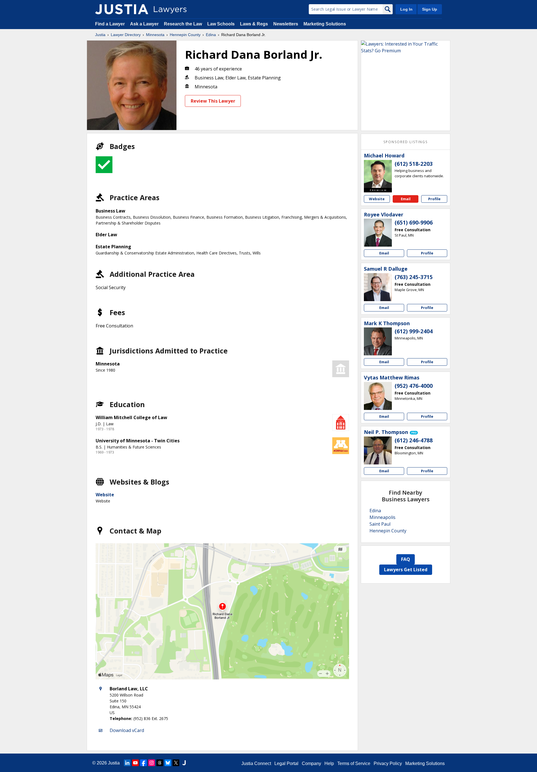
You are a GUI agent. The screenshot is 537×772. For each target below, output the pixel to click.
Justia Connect (256, 763)
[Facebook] (143, 762)
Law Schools (221, 24)
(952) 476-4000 (414, 385)
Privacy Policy (388, 763)
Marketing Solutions (324, 24)
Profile (434, 198)
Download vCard (127, 730)
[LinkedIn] (127, 762)
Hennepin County (185, 34)
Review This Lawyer (213, 101)
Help (329, 763)
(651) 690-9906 (414, 222)
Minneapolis (382, 517)
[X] (176, 762)
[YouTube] (135, 762)
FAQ (405, 559)
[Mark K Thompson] (378, 341)
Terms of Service (353, 763)
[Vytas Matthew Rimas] (378, 396)
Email (406, 198)
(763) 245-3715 (414, 277)
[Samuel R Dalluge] (378, 287)
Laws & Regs (254, 24)
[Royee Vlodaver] (378, 233)
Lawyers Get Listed (405, 569)
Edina (211, 34)
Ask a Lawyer (145, 24)
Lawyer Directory (126, 34)
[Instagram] (151, 762)
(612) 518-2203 (414, 163)
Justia (100, 34)
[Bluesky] (167, 762)
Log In (406, 9)
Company (311, 763)
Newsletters (285, 24)
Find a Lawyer (110, 24)
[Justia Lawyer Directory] (121, 9)
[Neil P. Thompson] (378, 450)
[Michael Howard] (378, 174)
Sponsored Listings (405, 142)
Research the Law (183, 24)
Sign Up (429, 9)
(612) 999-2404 (414, 331)
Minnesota (155, 34)
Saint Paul (379, 524)
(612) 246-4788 (414, 440)
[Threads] (159, 762)
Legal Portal (286, 763)
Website (105, 495)
